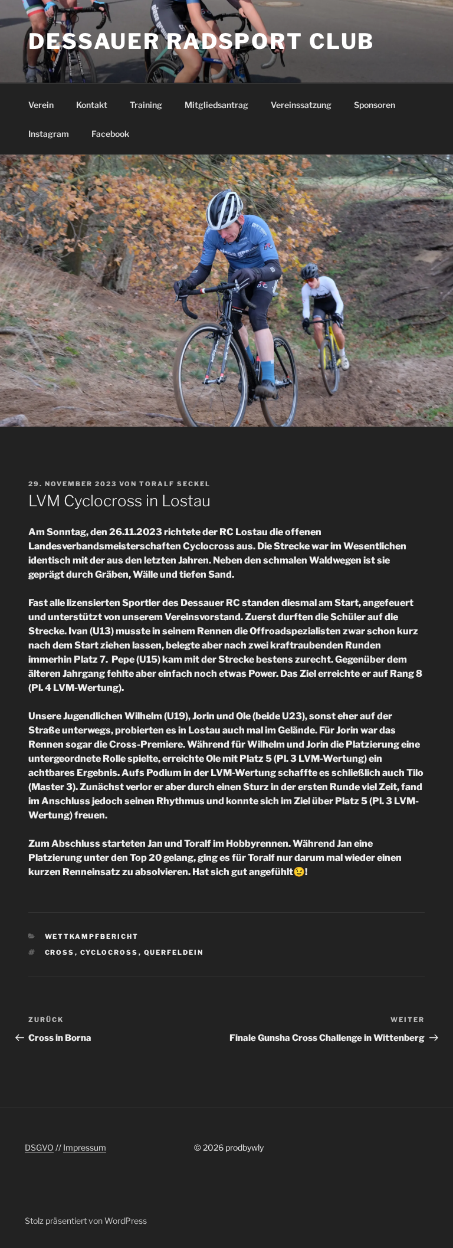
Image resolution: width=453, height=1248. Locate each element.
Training (146, 105)
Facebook (110, 134)
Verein (41, 105)
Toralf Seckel (175, 484)
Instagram (48, 134)
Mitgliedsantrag (216, 105)
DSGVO (39, 1147)
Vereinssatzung (301, 105)
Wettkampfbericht (92, 936)
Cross (60, 952)
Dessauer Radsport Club (201, 41)
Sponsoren (374, 105)
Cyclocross (109, 952)
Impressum (84, 1147)
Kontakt (91, 105)
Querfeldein (174, 952)
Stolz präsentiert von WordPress (86, 1221)
